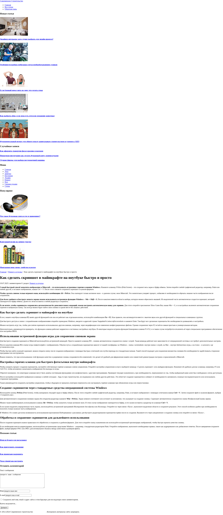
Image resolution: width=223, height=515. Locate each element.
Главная (8, 5)
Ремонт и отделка (15, 272)
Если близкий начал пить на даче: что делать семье (21, 90)
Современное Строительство (11, 1)
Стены (7, 186)
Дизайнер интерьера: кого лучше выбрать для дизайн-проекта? (26, 39)
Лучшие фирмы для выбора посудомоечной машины (22, 160)
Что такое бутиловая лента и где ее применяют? (20, 216)
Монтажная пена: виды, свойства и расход (18, 267)
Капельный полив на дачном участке (15, 242)
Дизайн (8, 178)
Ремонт (7, 180)
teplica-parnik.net (39, 512)
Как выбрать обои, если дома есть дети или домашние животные (27, 116)
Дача (6, 172)
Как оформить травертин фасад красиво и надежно (21, 151)
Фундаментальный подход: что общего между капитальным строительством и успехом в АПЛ (39, 142)
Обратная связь (11, 9)
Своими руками (11, 184)
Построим (9, 176)
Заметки (8, 174)
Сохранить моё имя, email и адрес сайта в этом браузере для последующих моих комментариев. (40, 500)
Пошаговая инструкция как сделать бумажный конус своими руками (29, 156)
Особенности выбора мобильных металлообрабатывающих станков (28, 65)
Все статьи (9, 7)
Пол (6, 182)
